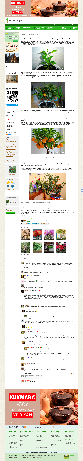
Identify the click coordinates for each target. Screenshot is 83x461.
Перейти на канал (11, 104)
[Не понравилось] (42, 271)
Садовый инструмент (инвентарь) (41, 447)
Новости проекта (10, 123)
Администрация (9, 126)
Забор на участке (54, 439)
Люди (7, 118)
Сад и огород (9, 28)
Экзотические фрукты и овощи (41, 439)
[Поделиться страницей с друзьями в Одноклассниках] (26, 223)
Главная (8, 24)
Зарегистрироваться (25, 380)
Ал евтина (25, 284)
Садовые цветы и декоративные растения (22, 28)
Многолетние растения (39, 436)
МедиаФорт (15, 457)
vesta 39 (27, 341)
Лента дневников (12, 432)
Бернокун (25, 331)
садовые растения (29, 31)
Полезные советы (12, 448)
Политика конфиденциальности (50, 455)
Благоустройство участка (40, 28)
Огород (21, 432)
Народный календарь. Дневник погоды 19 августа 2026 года (11, 147)
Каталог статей (9, 115)
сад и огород (23, 31)
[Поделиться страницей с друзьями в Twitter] (29, 223)
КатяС (25, 275)
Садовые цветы (38, 435)
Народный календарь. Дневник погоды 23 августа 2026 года (11, 160)
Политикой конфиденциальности (10, 51)
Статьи (29, 24)
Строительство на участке (51, 28)
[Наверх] (82, 188)
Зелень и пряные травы (24, 435)
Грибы (21, 441)
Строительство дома (68, 432)
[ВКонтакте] (8, 134)
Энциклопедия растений (48, 24)
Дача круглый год (68, 442)
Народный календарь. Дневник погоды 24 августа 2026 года (11, 144)
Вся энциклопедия (9, 204)
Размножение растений (24, 439)
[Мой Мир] (10, 134)
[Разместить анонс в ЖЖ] (37, 223)
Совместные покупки (62, 24)
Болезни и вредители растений (25, 445)
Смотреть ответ (9, 210)
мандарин (62, 31)
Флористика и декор (39, 441)
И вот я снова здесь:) (9, 156)
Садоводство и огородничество (26, 431)
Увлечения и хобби (68, 444)
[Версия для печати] (48, 223)
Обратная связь (25, 455)
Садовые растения (23, 436)
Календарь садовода (12, 443)
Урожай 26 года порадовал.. (10, 154)
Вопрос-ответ (36, 24)
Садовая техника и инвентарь (42, 444)
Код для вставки (44, 223)
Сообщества (22, 24)
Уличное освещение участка (56, 440)
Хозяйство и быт (74, 28)
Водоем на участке (54, 435)
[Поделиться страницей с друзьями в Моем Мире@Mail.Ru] (28, 223)
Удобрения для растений (24, 443)
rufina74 (24, 215)
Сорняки (21, 440)
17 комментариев (54, 220)
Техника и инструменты (65, 28)
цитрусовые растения (56, 31)
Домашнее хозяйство (69, 439)
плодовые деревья (48, 31)
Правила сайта (9, 128)
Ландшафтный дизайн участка (56, 432)
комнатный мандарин (68, 31)
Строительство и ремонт (69, 431)
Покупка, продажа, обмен (13, 447)
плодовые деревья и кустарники (38, 31)
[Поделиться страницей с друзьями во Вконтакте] (27, 223)
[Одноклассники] (7, 134)
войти (23, 381)
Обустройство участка (55, 431)
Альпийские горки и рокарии (56, 436)
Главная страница (10, 111)
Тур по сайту (9, 125)
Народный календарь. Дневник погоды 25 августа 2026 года (11, 142)
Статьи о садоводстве (12, 435)
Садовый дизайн (54, 441)
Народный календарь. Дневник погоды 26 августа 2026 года (11, 139)
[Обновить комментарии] (82, 190)
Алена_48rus (26, 280)
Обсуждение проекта (10, 122)
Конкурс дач (9, 119)
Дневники (15, 24)
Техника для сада (39, 446)
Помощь (8, 129)
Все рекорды (8, 175)
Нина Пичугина (32, 457)
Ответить (25, 273)
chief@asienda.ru (37, 457)
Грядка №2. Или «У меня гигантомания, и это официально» (11, 152)
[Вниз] (82, 192)
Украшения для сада (54, 445)
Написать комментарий (26, 259)
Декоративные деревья (40, 432)
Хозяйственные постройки (69, 435)
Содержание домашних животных (70, 443)
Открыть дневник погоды (10, 189)
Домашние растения (39, 440)
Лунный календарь (12, 444)
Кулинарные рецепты (68, 446)
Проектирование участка (55, 443)
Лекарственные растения (13, 446)
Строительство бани (68, 436)
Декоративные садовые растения (42, 431)
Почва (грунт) (22, 444)
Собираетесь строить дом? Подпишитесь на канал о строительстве (11, 66)
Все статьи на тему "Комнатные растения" (30, 254)
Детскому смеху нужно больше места (12, 73)
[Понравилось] (43, 271)
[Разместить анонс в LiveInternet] (32, 223)
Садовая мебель (54, 444)
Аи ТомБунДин (26, 305)
